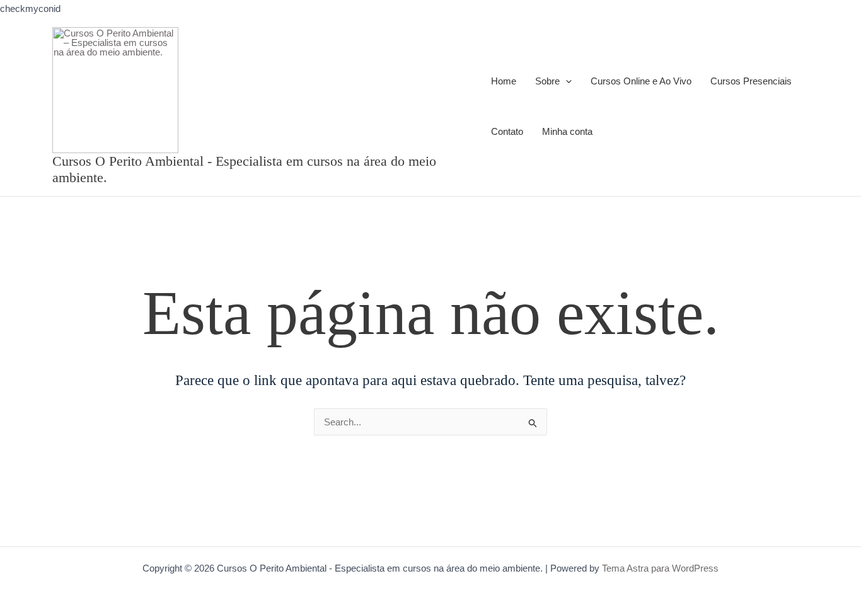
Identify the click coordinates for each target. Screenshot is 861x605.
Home (503, 81)
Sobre (547, 81)
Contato (507, 131)
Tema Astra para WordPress (660, 568)
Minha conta (567, 131)
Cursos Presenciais (751, 81)
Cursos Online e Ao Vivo (641, 81)
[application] (566, 81)
